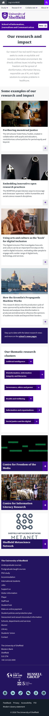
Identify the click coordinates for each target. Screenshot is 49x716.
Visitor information (9, 593)
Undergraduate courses (11, 565)
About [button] (43, 7)
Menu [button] (41, 25)
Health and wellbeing (15, 398)
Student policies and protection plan (16, 613)
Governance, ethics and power (19, 387)
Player (4, 597)
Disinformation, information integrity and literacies (19, 374)
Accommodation (8, 577)
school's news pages (28, 336)
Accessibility (26, 702)
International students (10, 581)
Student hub (6, 605)
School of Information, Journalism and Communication (18, 26)
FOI (35, 702)
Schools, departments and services (16, 621)
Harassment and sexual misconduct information (21, 617)
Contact (4, 637)
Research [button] (16, 7)
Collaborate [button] (30, 7)
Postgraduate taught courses (13, 569)
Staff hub (5, 601)
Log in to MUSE (14, 2)
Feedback (7, 702)
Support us (6, 589)
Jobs (3, 585)
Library (4, 629)
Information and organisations (20, 410)
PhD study (5, 573)
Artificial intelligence (15, 361)
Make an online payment (11, 609)
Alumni (4, 625)
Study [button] (3, 7)
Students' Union (8, 633)
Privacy (16, 702)
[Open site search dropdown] (46, 2)
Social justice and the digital (18, 421)
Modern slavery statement (14, 706)
